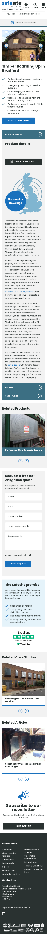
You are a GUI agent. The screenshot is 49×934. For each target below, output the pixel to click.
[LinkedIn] (3, 914)
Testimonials (8, 863)
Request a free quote (18, 121)
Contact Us (7, 849)
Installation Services (11, 874)
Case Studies (8, 859)
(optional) (16, 555)
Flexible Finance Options (31, 851)
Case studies (11, 396)
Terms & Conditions (33, 866)
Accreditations (8, 870)
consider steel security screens (19, 291)
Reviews (9, 387)
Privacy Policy (30, 862)
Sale (11, 9)
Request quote (18, 564)
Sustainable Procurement (30, 857)
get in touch (14, 365)
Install (19, 9)
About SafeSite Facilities (9, 854)
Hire (4, 9)
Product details (13, 134)
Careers (5, 867)
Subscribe (23, 826)
